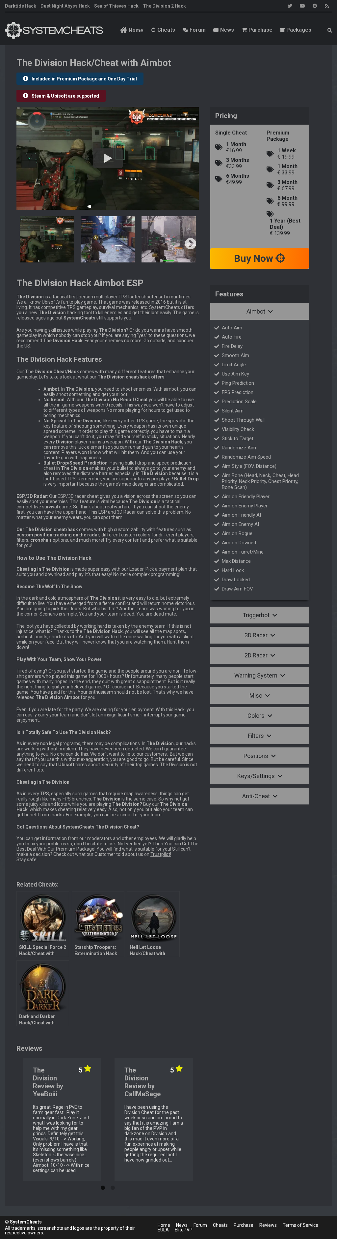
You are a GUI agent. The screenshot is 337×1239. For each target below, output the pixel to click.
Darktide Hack (20, 6)
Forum (198, 30)
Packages (298, 30)
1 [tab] (102, 1186)
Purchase (260, 30)
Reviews (268, 1225)
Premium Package (278, 136)
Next (190, 244)
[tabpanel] (62, 1119)
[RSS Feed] (327, 6)
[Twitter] (290, 6)
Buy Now (254, 258)
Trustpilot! (160, 854)
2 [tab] (112, 1186)
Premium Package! (75, 849)
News (227, 30)
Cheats (166, 30)
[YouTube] (302, 6)
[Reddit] (315, 6)
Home (136, 30)
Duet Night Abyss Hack (65, 6)
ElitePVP (184, 1229)
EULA (163, 1229)
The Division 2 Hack (164, 6)
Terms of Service (300, 1225)
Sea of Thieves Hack (116, 6)
